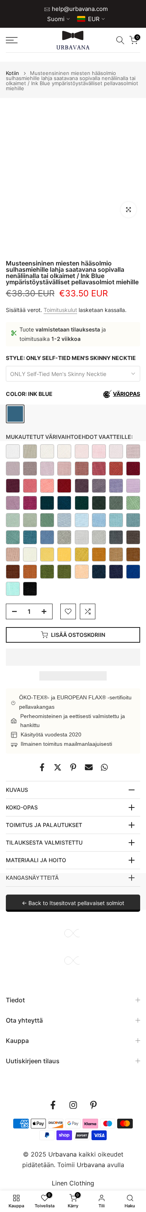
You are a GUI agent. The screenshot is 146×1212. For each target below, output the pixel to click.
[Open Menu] (20, 40)
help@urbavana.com (79, 8)
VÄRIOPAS (126, 393)
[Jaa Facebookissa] (42, 767)
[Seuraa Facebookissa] (53, 1105)
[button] (73, 657)
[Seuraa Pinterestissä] (93, 1105)
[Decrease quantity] (12, 612)
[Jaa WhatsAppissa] (104, 767)
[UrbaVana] (73, 40)
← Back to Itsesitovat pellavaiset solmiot (73, 903)
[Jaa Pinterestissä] (73, 767)
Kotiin (12, 73)
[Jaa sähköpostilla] (89, 767)
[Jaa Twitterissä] (58, 767)
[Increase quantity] (46, 612)
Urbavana (91, 1165)
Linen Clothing (73, 1183)
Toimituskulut (60, 310)
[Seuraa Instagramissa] (73, 1105)
